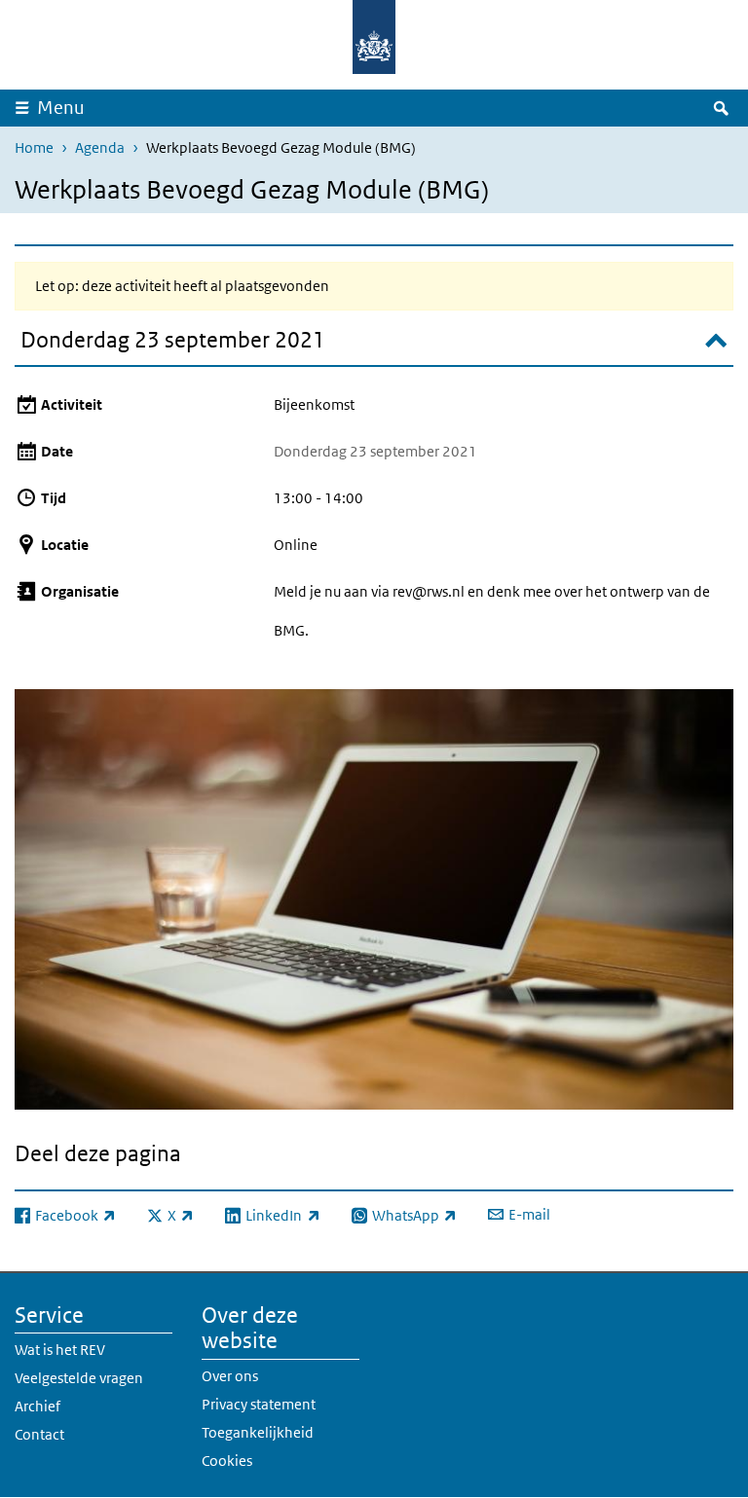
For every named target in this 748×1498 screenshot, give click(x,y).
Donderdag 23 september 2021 (172, 339)
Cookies (227, 1460)
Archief (37, 1406)
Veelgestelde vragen (79, 1378)
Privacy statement (259, 1404)
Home (34, 147)
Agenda (100, 147)
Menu (61, 107)
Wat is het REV (60, 1349)
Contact (39, 1434)
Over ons (230, 1376)
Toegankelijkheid (258, 1432)
